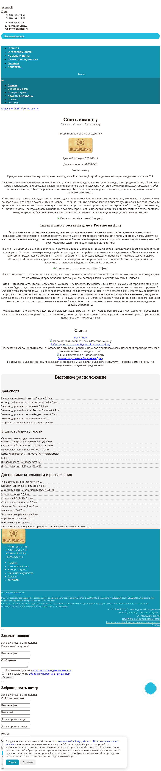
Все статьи (80, 337)
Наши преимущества (23, 59)
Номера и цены (17, 92)
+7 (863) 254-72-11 (15, 17)
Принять (12, 762)
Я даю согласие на (37, 673)
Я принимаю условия (38, 670)
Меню (81, 74)
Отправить (8, 677)
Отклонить (28, 762)
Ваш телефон (9, 653)
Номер (5, 733)
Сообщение (8, 660)
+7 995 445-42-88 (15, 22)
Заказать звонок (14, 36)
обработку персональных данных (49, 673)
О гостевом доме (18, 88)
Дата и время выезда (14, 726)
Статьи (156, 625)
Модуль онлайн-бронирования (20, 108)
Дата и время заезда (13, 719)
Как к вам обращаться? (15, 646)
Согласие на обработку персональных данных (133, 621)
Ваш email (7, 712)
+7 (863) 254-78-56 (15, 15)
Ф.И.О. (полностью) (13, 698)
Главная (12, 85)
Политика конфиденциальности (141, 618)
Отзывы (12, 99)
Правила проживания (13, 592)
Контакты (14, 67)
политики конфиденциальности (51, 670)
